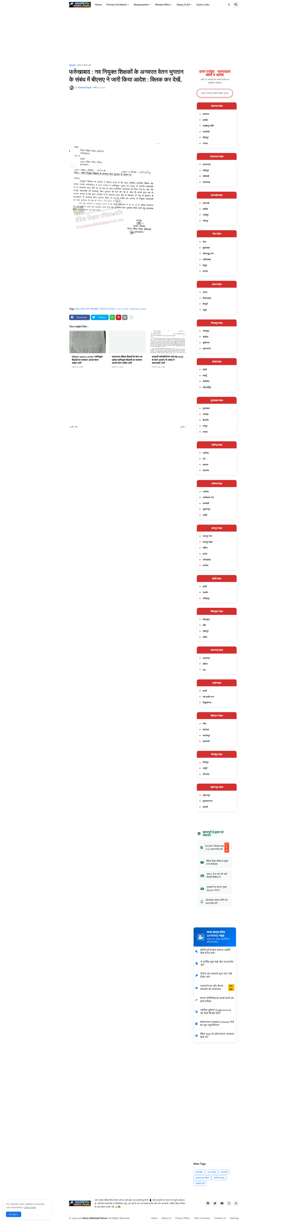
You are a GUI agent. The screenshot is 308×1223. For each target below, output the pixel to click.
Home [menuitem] (98, 4)
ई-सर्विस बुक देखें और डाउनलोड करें (217, 963)
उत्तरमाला (224, 1172)
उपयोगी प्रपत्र (219, 1178)
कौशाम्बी (206, 176)
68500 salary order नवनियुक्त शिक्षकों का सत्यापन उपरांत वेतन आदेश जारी (87, 359)
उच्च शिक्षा (199, 1172)
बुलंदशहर (206, 247)
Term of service (202, 1218)
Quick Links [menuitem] (202, 4)
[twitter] (215, 1203)
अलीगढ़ (206, 452)
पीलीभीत (206, 381)
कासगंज (206, 470)
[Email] (125, 317)
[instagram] (229, 1203)
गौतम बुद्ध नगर (208, 253)
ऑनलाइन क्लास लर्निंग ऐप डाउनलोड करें (217, 901)
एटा (204, 458)
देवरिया (205, 336)
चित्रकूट (206, 619)
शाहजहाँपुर (207, 387)
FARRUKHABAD (107, 309)
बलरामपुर (206, 735)
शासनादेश (94, 309)
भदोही (205, 768)
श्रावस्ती (206, 741)
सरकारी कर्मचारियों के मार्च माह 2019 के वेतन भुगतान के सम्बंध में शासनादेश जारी (167, 359)
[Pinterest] (118, 317)
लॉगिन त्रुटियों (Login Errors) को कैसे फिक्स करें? (215, 1012)
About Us (166, 1218)
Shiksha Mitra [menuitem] (162, 4)
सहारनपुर (206, 795)
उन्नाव (205, 143)
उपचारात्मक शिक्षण (202, 1178)
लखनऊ (206, 114)
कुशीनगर (206, 342)
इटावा (205, 553)
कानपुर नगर (207, 536)
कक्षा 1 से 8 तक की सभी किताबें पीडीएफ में (217, 875)
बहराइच (206, 729)
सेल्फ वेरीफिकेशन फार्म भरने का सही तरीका (217, 999)
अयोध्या (206, 491)
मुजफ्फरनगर (208, 800)
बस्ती (205, 690)
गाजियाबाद (207, 259)
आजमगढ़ (206, 658)
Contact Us (220, 1218)
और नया (74, 427)
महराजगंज (207, 348)
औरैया (205, 547)
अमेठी (205, 515)
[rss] (236, 1203)
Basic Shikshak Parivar (95, 1218)
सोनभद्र (206, 774)
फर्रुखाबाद (207, 559)
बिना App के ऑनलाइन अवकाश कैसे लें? (217, 1035)
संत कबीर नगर (208, 696)
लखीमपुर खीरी (208, 125)
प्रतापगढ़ (206, 182)
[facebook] (208, 1203)
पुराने (182, 427)
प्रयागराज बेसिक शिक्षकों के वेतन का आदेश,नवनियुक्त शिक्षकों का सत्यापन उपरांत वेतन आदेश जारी (127, 359)
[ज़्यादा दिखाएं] (131, 317)
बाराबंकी (206, 503)
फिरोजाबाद (207, 298)
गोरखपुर (206, 330)
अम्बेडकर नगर (208, 497)
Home (154, 1218)
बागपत (205, 271)
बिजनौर (206, 420)
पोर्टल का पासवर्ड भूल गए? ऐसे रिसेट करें (216, 975)
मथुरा (205, 309)
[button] (229, 5)
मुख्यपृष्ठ (72, 65)
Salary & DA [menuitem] (183, 4)
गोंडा (204, 723)
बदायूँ (205, 375)
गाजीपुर (206, 214)
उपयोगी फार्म (200, 1183)
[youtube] (222, 1203)
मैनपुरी (205, 303)
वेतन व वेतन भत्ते (84, 65)
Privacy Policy (182, 1218)
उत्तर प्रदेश (211, 1172)
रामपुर (205, 425)
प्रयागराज (207, 164)
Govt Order (122, 309)
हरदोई (205, 119)
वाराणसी (206, 203)
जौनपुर (205, 220)
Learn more (30, 1207)
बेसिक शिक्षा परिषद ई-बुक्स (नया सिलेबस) (217, 862)
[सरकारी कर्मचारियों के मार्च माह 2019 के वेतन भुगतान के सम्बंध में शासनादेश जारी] (167, 342)
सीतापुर (206, 137)
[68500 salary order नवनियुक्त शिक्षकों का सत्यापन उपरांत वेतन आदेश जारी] (87, 342)
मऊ (204, 669)
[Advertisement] (154, 36)
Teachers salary (138, 309)
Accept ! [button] (13, 1214)
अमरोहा (206, 414)
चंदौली (205, 209)
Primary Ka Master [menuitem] (116, 4)
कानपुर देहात (208, 542)
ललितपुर (206, 598)
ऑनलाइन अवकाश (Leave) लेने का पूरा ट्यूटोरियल (217, 1023)
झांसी (205, 586)
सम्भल (205, 431)
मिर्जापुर (206, 762)
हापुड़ (205, 265)
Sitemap (234, 1218)
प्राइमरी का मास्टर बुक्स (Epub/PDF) (217, 888)
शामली (205, 806)
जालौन (205, 592)
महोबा (205, 637)
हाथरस (205, 464)
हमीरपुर (206, 631)
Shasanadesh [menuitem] (141, 4)
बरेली (205, 369)
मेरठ (204, 241)
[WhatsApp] (112, 317)
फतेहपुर (206, 170)
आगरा (205, 292)
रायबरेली (206, 131)
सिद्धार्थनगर (207, 702)
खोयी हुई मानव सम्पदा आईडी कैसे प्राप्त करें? (215, 951)
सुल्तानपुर (206, 509)
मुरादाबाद (206, 408)
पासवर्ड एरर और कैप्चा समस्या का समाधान (216, 987)
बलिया (205, 663)
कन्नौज (205, 565)
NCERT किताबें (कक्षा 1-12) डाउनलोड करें (216, 847)
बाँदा (204, 625)
